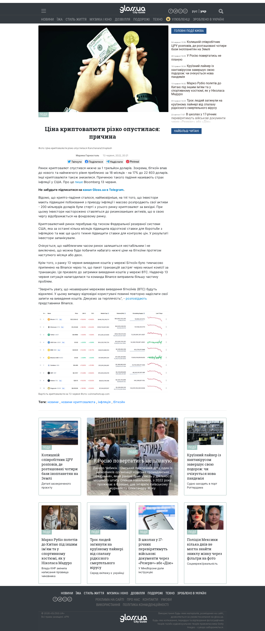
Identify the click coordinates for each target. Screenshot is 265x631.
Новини (47, 19)
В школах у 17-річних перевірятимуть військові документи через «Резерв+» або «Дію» (198, 117)
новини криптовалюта (78, 402)
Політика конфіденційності (146, 605)
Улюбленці (181, 19)
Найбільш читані (186, 131)
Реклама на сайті (109, 599)
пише (79, 182)
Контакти (150, 599)
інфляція (104, 402)
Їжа (59, 19)
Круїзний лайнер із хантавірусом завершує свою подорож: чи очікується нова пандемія (192, 71)
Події (43, 114)
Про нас (133, 599)
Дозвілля (122, 19)
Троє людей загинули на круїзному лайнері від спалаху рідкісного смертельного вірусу (196, 104)
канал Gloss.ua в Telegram (103, 190)
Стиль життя (76, 19)
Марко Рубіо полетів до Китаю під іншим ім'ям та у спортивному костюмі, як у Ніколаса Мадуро (197, 88)
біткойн (119, 402)
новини (53, 402)
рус (194, 11)
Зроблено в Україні (208, 19)
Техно (158, 19)
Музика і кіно (101, 19)
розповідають (136, 298)
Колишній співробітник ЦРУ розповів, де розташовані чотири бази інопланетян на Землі (198, 45)
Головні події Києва (189, 31)
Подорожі (141, 19)
